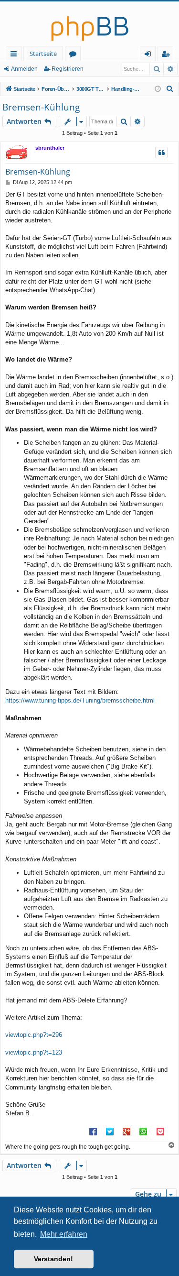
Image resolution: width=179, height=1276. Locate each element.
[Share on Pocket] (160, 1131)
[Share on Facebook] (93, 1131)
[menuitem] (170, 89)
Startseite (43, 53)
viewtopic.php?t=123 (33, 1052)
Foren (74, 55)
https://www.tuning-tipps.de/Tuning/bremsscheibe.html (80, 700)
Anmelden (24, 69)
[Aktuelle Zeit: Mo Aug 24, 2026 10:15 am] (158, 89)
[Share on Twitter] (109, 1131)
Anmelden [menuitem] (149, 55)
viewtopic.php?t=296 (33, 1034)
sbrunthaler (49, 148)
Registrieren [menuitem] (167, 55)
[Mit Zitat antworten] (161, 152)
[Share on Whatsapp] (143, 1131)
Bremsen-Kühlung (41, 107)
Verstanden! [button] (53, 1259)
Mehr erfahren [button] (63, 1234)
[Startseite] (89, 23)
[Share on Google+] (126, 1131)
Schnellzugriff (15, 55)
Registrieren (68, 69)
